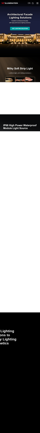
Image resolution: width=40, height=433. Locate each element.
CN (29, 3)
